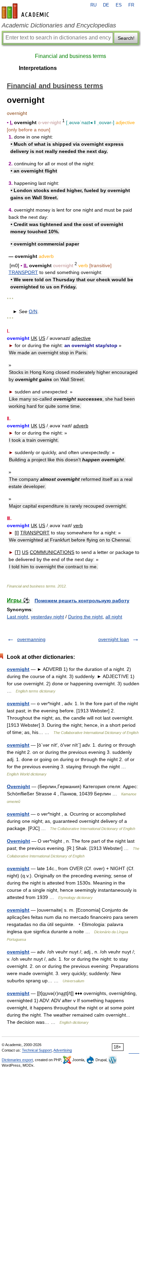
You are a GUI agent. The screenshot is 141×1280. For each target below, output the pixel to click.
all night (113, 616)
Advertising (62, 1050)
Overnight (18, 786)
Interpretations (38, 68)
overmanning (31, 639)
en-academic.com (26, 11)
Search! (126, 38)
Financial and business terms (70, 56)
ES (119, 5)
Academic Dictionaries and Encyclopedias (59, 25)
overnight (18, 669)
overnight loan (113, 639)
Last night (17, 616)
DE (106, 5)
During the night (85, 616)
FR (131, 5)
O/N (33, 311)
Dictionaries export (17, 1060)
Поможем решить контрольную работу (82, 600)
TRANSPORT (23, 272)
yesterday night (47, 616)
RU (93, 5)
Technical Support (37, 1050)
